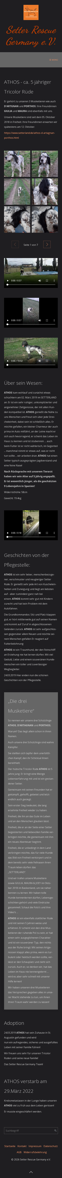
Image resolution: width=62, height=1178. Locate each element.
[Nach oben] (31, 1171)
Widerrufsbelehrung (35, 1152)
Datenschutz (50, 1146)
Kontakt (21, 1146)
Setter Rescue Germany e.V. (31, 35)
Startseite (9, 1146)
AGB (19, 1152)
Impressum (35, 1146)
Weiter (47, 244)
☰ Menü (53, 59)
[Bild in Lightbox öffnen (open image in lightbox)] (17, 164)
